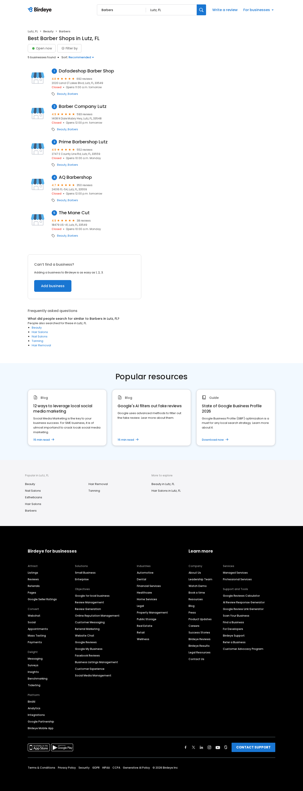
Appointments (38, 629)
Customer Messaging (90, 622)
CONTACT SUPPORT (253, 747)
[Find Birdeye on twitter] (193, 747)
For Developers (233, 629)
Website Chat (84, 635)
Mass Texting (37, 635)
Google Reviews (86, 642)
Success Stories (199, 632)
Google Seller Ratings (42, 599)
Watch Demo (198, 586)
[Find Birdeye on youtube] (218, 747)
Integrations (36, 715)
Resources (196, 599)
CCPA (116, 768)
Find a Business (233, 622)
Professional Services (237, 579)
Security (84, 768)
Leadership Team (200, 579)
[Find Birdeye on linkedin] (201, 747)
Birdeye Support (234, 635)
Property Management (152, 612)
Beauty (48, 31)
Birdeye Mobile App (40, 728)
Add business (53, 286)
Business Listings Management (96, 662)
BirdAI (31, 701)
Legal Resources (200, 652)
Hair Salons (40, 332)
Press (192, 612)
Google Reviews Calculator (241, 596)
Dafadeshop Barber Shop (86, 71)
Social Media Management (93, 675)
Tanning (37, 341)
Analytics (34, 708)
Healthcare (144, 592)
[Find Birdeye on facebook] (185, 747)
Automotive (145, 573)
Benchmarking (37, 678)
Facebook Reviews (87, 655)
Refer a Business (234, 642)
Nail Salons (39, 336)
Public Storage (146, 619)
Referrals (34, 586)
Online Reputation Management (97, 616)
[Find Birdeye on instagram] (209, 747)
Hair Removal (41, 345)
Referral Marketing (87, 629)
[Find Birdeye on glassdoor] (225, 747)
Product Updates (200, 619)
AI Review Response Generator (244, 602)
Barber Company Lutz (82, 106)
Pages (32, 592)
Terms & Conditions (41, 768)
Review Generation (88, 609)
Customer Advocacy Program (243, 649)
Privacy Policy (67, 768)
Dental (141, 579)
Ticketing (34, 685)
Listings (33, 573)
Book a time (197, 592)
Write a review (225, 9)
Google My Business (88, 649)
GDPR (96, 768)
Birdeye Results (199, 646)
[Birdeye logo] (40, 10)
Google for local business (92, 596)
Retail (141, 632)
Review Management (89, 602)
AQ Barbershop (75, 177)
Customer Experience (89, 669)
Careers (194, 626)
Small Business (85, 573)
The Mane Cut (74, 213)
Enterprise (82, 579)
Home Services (147, 599)
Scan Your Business (236, 616)
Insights (33, 672)
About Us (195, 573)
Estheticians (33, 497)
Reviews (33, 579)
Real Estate (144, 626)
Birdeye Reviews (200, 639)
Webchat (34, 616)
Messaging (35, 658)
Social (32, 622)
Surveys (33, 665)
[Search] (201, 9)
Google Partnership (41, 721)
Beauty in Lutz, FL (163, 484)
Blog (192, 606)
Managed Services (235, 573)
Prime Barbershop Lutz (83, 142)
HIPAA (106, 768)
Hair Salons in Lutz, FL (166, 491)
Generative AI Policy (136, 768)
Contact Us (196, 659)
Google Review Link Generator (243, 609)
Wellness (143, 639)
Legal (140, 606)
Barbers (73, 94)
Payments (35, 642)
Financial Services (149, 586)
